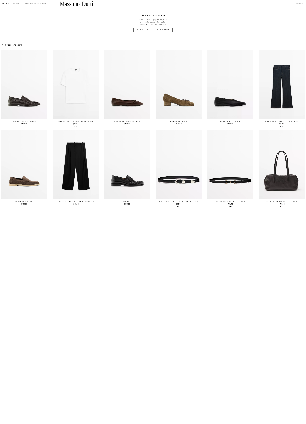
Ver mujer (142, 29)
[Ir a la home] (76, 3)
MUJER (5, 4)
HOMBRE (17, 4)
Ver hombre (163, 29)
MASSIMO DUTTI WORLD (36, 4)
